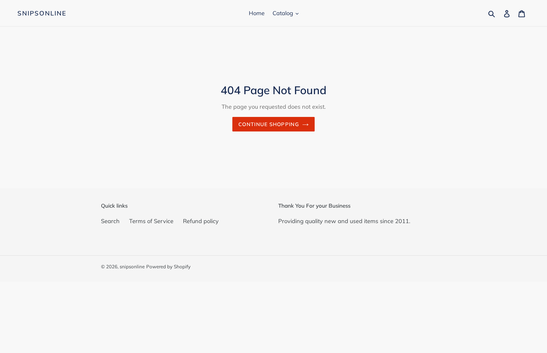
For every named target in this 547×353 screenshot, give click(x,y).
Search (110, 221)
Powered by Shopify (168, 267)
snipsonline (41, 13)
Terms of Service (151, 221)
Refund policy (201, 221)
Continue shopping (268, 124)
